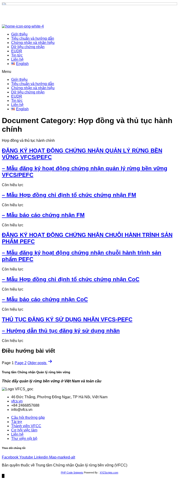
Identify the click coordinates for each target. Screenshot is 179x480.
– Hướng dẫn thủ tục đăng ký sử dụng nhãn (61, 330)
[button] (89, 72)
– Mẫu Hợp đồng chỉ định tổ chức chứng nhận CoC (70, 279)
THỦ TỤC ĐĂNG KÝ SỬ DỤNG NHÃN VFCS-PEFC (67, 319)
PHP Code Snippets (72, 472)
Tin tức (17, 55)
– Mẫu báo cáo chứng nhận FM (43, 215)
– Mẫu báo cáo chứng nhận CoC (45, 299)
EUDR (16, 51)
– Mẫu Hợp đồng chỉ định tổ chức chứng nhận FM (69, 195)
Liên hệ (17, 59)
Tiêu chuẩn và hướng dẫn (32, 38)
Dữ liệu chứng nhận (28, 47)
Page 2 (21, 363)
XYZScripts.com (109, 472)
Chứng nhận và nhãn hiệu (33, 43)
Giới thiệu (19, 34)
